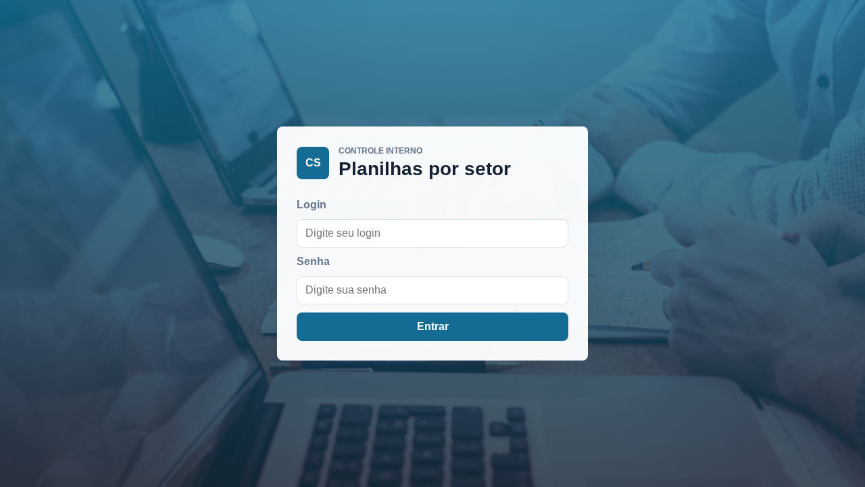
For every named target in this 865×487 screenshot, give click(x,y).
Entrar (433, 326)
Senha (313, 261)
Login (311, 204)
